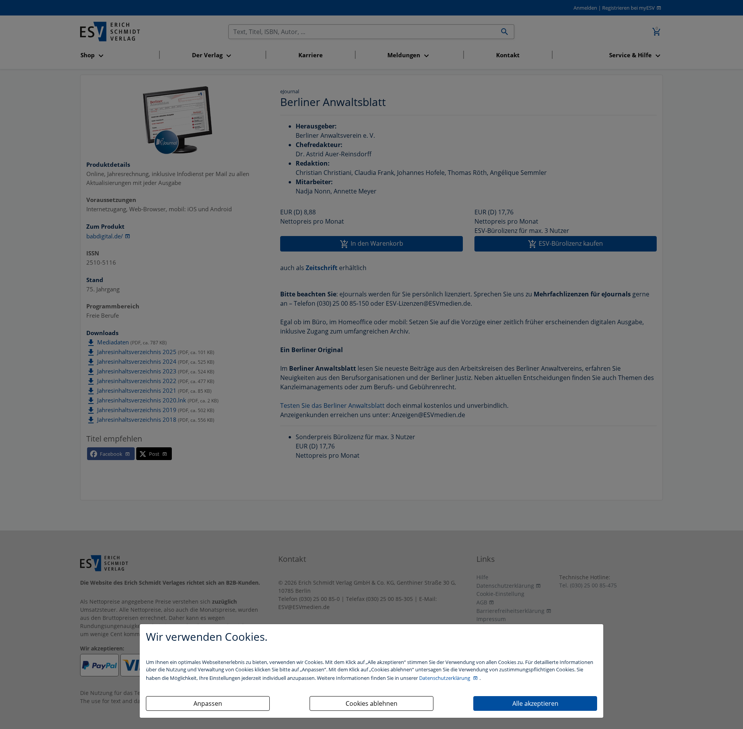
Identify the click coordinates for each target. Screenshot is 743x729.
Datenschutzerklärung (445, 677)
